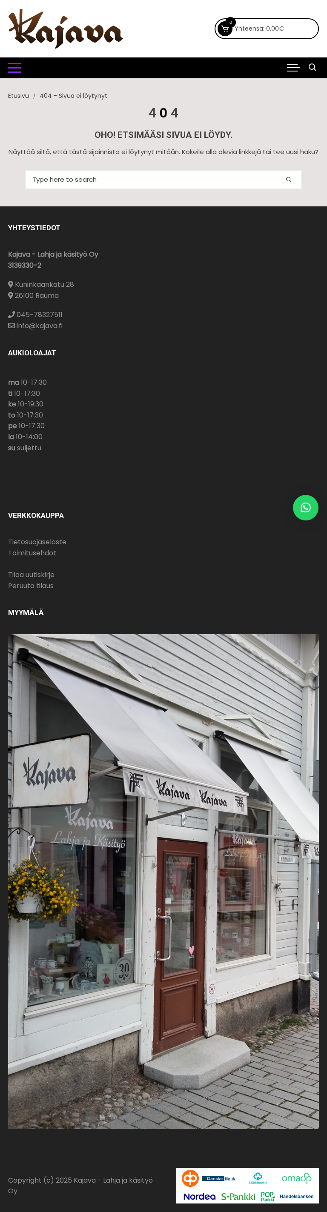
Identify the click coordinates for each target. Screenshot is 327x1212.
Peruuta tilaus (31, 586)
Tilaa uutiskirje (31, 575)
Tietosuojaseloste (37, 542)
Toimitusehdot (32, 553)
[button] (305, 507)
